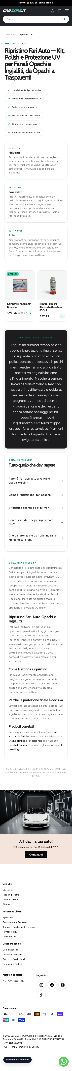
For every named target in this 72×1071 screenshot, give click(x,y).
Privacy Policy (10, 932)
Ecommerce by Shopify (27, 1047)
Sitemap (7, 904)
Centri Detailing (10, 949)
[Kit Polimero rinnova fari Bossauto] (20, 285)
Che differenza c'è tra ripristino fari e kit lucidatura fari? (33, 537)
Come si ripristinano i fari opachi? (30, 494)
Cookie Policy (10, 936)
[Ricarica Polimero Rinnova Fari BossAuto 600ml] (52, 285)
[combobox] (36, 19)
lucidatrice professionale (28, 740)
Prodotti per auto (11, 895)
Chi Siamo (8, 890)
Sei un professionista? (14, 959)
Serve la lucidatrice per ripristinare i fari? (32, 522)
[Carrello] (60, 11)
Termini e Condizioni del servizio (19, 927)
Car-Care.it (10, 34)
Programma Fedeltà (12, 964)
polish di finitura (18, 744)
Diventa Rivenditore (12, 954)
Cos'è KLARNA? (11, 899)
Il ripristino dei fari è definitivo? (29, 507)
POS (5, 1047)
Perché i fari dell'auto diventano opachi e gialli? (29, 480)
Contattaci (36, 854)
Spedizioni (8, 917)
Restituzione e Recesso (14, 922)
